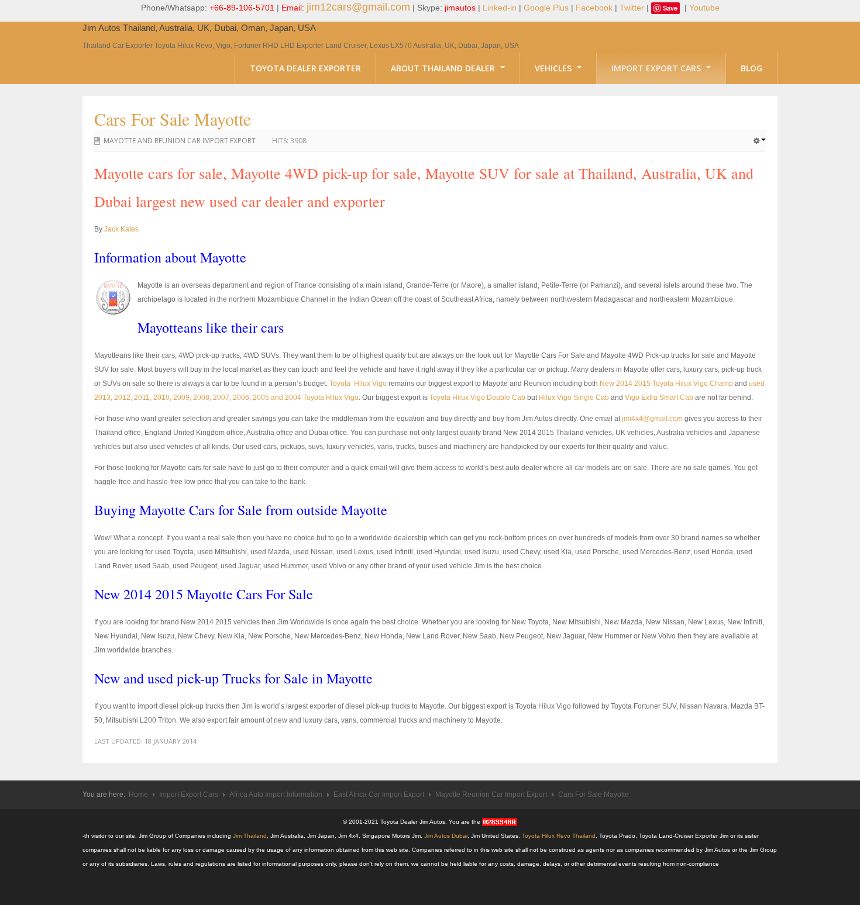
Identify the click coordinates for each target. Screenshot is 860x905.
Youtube (704, 7)
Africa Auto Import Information (275, 794)
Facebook (594, 7)
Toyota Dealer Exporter (305, 68)
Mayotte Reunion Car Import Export (491, 794)
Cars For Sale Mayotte (172, 118)
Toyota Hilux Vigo (358, 383)
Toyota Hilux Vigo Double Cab (477, 397)
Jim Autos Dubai (445, 836)
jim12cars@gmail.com (358, 7)
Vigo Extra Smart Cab (659, 397)
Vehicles (554, 68)
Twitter (632, 7)
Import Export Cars (657, 68)
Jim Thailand (250, 836)
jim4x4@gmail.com (652, 418)
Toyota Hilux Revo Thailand (559, 836)
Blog (751, 68)
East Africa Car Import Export (378, 794)
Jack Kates (121, 229)
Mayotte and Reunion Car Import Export (180, 141)
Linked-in (500, 7)
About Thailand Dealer (444, 68)
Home (138, 794)
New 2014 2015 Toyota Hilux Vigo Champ (666, 383)
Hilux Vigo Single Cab (574, 397)
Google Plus (546, 7)
